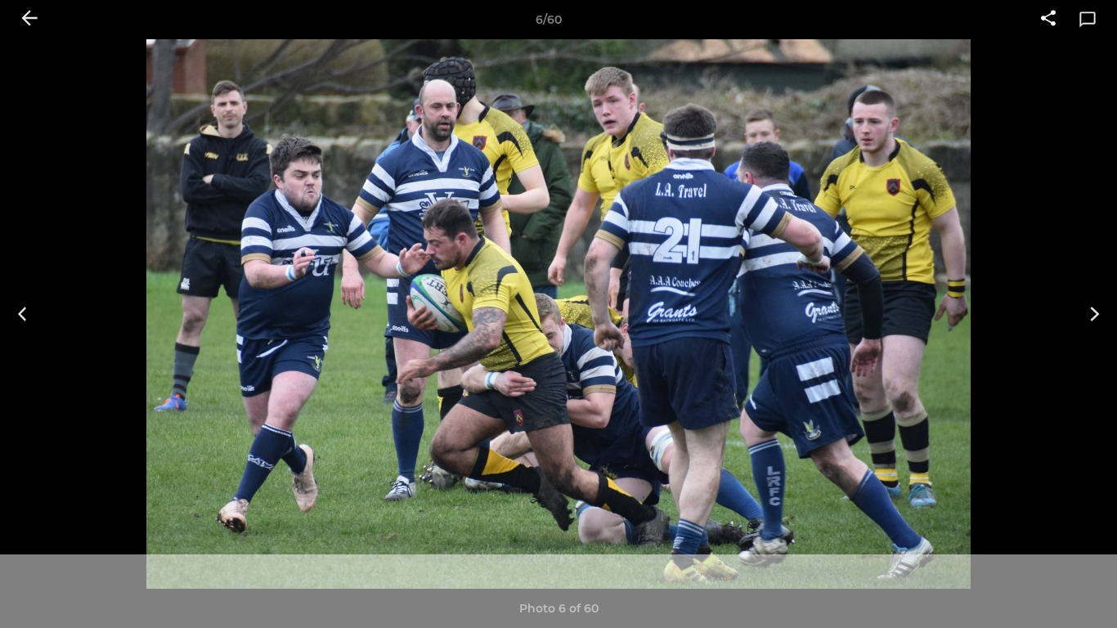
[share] (1048, 19)
